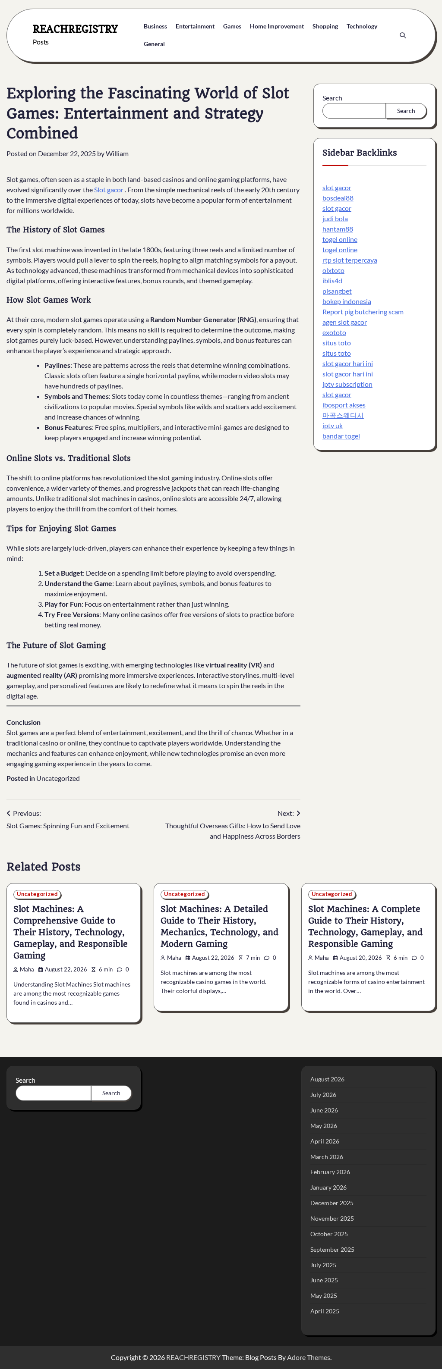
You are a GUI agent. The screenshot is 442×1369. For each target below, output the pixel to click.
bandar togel (341, 436)
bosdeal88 (338, 198)
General (154, 43)
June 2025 (324, 1280)
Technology (362, 26)
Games (232, 26)
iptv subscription (347, 384)
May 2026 (323, 1125)
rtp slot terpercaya (349, 260)
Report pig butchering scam (363, 311)
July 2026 (323, 1094)
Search (332, 98)
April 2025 (324, 1311)
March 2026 (326, 1156)
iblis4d (332, 280)
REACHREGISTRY (75, 29)
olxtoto (333, 270)
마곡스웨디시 (343, 415)
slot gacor (336, 187)
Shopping (325, 26)
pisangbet (337, 291)
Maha (27, 969)
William (117, 153)
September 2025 (332, 1249)
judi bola (335, 218)
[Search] (402, 35)
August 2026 (327, 1079)
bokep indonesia (346, 301)
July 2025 (323, 1265)
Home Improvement (277, 26)
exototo (334, 332)
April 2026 (324, 1141)
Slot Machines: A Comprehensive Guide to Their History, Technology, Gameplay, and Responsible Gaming (70, 932)
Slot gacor (108, 189)
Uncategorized (58, 778)
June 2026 (324, 1110)
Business (155, 26)
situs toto (336, 342)
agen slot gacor (344, 322)
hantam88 (337, 229)
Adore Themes (308, 1357)
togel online (339, 239)
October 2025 (329, 1233)
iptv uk (332, 425)
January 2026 (328, 1187)
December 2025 (332, 1202)
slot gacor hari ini (347, 363)
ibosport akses (344, 405)
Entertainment (195, 26)
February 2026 (330, 1171)
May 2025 (323, 1295)
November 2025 (332, 1218)
